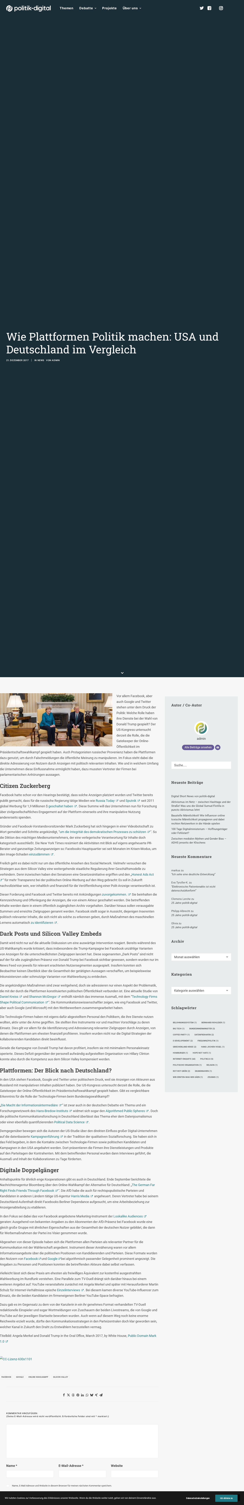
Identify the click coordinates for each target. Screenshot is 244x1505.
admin (56, 360)
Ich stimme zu (226, 1498)
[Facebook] (211, 8)
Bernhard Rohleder (213, 1022)
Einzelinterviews (68, 1290)
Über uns (130, 8)
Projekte (109, 8)
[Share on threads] (73, 1395)
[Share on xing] (96, 1395)
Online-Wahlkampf (38, 1377)
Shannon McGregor (43, 996)
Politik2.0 (206, 1059)
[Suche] (201, 765)
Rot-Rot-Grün (181, 1071)
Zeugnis (213, 1077)
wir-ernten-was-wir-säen (188, 1077)
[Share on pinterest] (78, 1395)
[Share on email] (101, 1395)
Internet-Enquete (184, 1059)
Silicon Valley (60, 1377)
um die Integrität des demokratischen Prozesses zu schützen (103, 832)
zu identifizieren (41, 922)
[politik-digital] (28, 8)
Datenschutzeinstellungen (198, 1498)
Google (53, 1259)
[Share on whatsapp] (87, 1395)
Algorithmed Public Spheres (125, 1111)
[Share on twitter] (68, 1395)
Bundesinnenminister (202, 1029)
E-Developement (183, 1041)
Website (117, 1466)
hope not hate (202, 1053)
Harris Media (80, 1196)
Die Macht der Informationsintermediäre (29, 1105)
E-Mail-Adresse (71, 1466)
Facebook (31, 1259)
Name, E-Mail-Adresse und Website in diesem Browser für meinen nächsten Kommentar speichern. (62, 1485)
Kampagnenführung (45, 1136)
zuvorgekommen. (114, 894)
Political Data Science (69, 1122)
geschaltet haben (60, 806)
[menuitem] (66, 8)
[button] (236, 8)
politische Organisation (187, 1065)
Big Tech (179, 1029)
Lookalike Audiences (128, 1216)
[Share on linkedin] (82, 1395)
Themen (66, 8)
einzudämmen (39, 854)
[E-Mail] (217, 747)
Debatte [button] (86, 8)
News (41, 360)
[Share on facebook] (64, 1395)
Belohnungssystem (185, 1022)
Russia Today (105, 801)
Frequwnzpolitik (208, 1041)
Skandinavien (203, 1071)
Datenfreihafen (204, 1035)
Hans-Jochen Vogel (213, 1047)
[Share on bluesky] (91, 1395)
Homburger (180, 1053)
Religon (212, 1065)
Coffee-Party (181, 1035)
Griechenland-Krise (184, 1047)
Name (11, 1466)
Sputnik (131, 801)
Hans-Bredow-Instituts (52, 1111)
